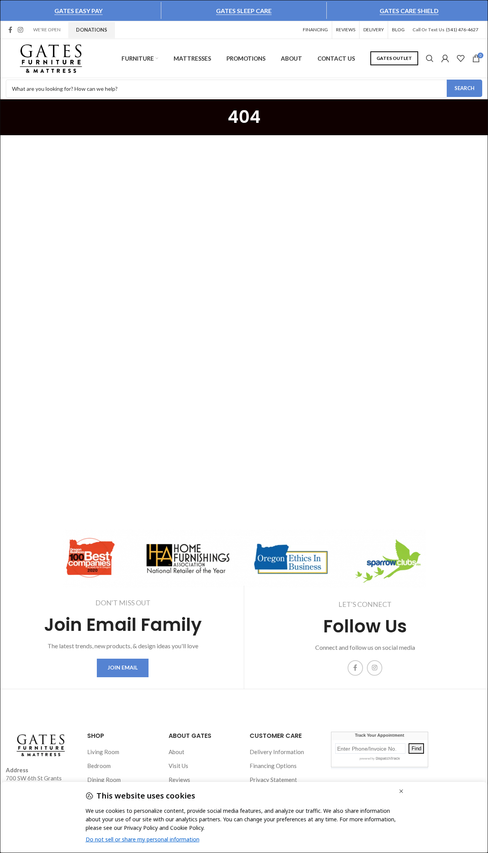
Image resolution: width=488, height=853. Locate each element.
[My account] (445, 58)
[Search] (429, 58)
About (176, 751)
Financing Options (273, 765)
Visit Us (178, 765)
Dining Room (104, 779)
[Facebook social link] (10, 30)
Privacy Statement (273, 779)
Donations (91, 30)
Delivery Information (277, 751)
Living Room (103, 751)
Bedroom (99, 765)
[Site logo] (51, 57)
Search (464, 88)
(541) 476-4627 (462, 29)
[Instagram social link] (20, 30)
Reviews (179, 779)
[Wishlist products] (460, 58)
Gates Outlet (394, 58)
